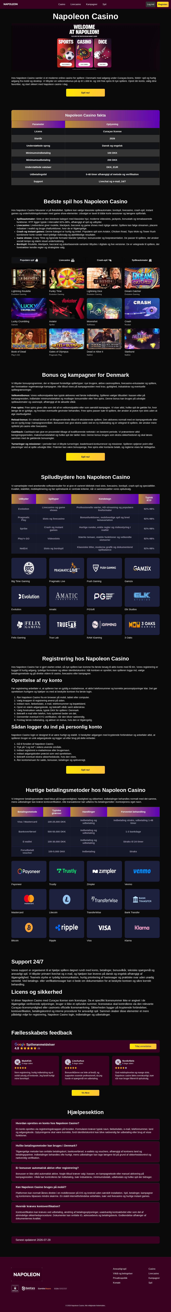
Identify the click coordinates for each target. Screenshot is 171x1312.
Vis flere (85, 1093)
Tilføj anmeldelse (143, 1046)
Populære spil (27, 260)
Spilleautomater (140, 260)
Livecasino (64, 260)
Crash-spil (102, 260)
